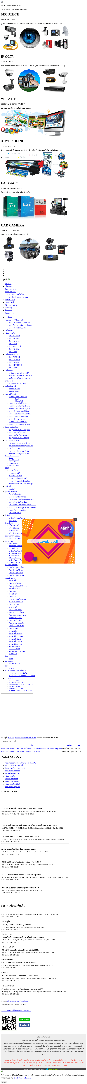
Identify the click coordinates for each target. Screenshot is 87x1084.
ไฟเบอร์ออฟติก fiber (12, 773)
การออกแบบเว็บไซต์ (16, 294)
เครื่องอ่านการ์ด (11, 386)
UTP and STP (14, 460)
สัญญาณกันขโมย (11, 427)
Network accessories (12, 456)
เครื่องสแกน (9, 370)
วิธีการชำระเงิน (11, 305)
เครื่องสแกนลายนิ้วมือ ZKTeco (20, 375)
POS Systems (13, 543)
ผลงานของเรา (10, 292)
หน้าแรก (8, 284)
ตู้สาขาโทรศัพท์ (11, 491)
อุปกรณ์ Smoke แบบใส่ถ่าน (19, 411)
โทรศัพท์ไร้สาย (15, 513)
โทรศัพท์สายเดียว (15, 494)
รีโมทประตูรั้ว (14, 525)
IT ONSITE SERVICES (17, 688)
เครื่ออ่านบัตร (14, 391)
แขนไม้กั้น (13, 581)
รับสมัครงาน (9, 313)
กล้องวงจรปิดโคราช (12, 771)
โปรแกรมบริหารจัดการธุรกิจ (15, 768)
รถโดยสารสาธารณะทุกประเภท (21, 446)
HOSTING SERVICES (17, 682)
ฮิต (79, 745)
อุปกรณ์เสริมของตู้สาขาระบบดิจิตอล (22, 507)
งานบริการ (9, 678)
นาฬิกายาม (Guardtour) (17, 383)
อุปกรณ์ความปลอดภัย (17, 538)
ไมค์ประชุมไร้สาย (16, 573)
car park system (14, 646)
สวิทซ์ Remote (14, 528)
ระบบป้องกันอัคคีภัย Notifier (19, 406)
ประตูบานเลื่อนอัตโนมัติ (18, 478)
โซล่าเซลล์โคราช (11, 779)
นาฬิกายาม (9, 381)
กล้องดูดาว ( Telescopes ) (14, 320)
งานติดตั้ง (8, 317)
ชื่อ (31, 745)
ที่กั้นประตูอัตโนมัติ (16, 602)
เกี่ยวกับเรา (9, 286)
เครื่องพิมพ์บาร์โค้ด (16, 560)
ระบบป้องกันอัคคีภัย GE (18, 422)
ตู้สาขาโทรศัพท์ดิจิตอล (17, 497)
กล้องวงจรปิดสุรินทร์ (12, 787)
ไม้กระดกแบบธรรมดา (17, 615)
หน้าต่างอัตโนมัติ (15, 476)
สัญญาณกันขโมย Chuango (19, 438)
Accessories (13, 668)
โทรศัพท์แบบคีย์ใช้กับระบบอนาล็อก (22, 505)
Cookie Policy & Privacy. (22, 1078)
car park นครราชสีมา (17, 651)
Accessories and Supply (17, 562)
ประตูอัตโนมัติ (14, 473)
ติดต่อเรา (8, 310)
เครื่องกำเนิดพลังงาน (17, 518)
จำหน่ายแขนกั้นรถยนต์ (17, 599)
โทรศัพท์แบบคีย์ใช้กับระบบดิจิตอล (21, 499)
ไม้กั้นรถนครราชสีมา (17, 623)
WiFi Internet (13, 463)
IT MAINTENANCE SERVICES (21, 684)
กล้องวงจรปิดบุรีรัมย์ (12, 784)
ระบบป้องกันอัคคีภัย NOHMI (19, 424)
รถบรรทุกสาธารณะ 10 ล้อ (19, 451)
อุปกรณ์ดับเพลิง (11, 394)
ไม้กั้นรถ (12, 596)
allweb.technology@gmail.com (17, 1001)
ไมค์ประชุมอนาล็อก (16, 567)
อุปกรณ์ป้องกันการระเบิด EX (20, 414)
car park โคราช (14, 649)
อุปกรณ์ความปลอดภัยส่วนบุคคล (17, 536)
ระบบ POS (9, 541)
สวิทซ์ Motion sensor (16, 533)
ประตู (7, 468)
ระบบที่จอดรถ (10, 578)
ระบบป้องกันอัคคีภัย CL (18, 403)
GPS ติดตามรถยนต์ (12, 440)
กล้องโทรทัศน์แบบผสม (17, 328)
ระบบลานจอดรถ (15, 618)
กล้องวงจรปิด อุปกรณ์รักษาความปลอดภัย (20, 763)
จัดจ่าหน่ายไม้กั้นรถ (16, 612)
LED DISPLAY (14, 663)
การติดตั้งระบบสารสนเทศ (18, 297)
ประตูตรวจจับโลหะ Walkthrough (21, 484)
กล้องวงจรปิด (10, 333)
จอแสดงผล (9, 661)
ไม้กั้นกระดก (14, 604)
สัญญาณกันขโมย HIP (17, 432)
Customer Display (15, 553)
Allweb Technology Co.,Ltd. (56, 1069)
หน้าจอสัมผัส (14, 556)
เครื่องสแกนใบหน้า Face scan (19, 378)
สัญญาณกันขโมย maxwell (19, 435)
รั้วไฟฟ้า (8, 515)
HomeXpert (9, 523)
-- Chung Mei (18, 401)
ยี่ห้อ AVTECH (14, 336)
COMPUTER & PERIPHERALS (20, 690)
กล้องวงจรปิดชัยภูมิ (12, 781)
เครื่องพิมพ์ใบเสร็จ (16, 551)
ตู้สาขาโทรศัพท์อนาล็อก (18, 502)
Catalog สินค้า (10, 302)
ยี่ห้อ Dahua (13, 352)
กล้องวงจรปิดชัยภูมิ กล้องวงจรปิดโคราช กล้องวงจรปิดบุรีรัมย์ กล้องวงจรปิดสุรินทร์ (31, 748)
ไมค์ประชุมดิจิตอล (16, 570)
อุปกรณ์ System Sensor (17, 419)
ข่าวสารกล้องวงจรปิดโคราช (15, 670)
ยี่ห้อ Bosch (13, 344)
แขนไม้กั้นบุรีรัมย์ (15, 642)
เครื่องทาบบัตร (14, 389)
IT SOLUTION (14, 686)
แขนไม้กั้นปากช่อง (16, 636)
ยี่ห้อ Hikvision (14, 349)
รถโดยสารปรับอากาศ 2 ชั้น (19, 443)
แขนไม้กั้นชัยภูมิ (15, 639)
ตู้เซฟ (7, 656)
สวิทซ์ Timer (13, 531)
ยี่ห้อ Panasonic (14, 338)
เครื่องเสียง (9, 330)
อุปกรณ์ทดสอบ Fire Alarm (18, 416)
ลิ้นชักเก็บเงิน (14, 548)
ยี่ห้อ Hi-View (14, 341)
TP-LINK (12, 461)
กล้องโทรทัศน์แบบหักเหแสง (19, 322)
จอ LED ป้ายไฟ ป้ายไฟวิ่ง (14, 765)
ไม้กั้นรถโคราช (15, 583)
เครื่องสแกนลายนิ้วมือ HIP (19, 373)
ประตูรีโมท (13, 470)
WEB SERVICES (15, 681)
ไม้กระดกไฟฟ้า (15, 620)
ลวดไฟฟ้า (13, 521)
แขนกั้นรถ (13, 594)
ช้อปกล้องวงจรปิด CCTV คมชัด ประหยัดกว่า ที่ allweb (20, 751)
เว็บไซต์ (8, 486)
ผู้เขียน (69, 745)
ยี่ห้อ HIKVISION (15, 365)
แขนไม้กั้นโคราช (15, 634)
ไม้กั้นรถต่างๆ (14, 628)
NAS (11, 458)
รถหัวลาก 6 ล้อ (14, 448)
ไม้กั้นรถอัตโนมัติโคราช (18, 586)
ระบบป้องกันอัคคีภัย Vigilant (19, 408)
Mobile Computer (15, 558)
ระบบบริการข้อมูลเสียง (17, 510)
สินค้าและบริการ (11, 289)
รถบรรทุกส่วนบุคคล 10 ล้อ (19, 454)
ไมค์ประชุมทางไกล (16, 575)
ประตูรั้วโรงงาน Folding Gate (19, 481)
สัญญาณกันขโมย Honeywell (19, 430)
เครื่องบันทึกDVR (11, 354)
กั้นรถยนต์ (13, 607)
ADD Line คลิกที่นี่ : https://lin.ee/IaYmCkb (16, 1011)
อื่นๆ (6, 666)
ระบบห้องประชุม (11, 565)
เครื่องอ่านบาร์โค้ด (16, 546)
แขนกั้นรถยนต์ (14, 588)
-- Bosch (16, 399)
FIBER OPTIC (14, 465)
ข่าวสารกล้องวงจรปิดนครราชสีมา (22, 676)
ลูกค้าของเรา (10, 300)
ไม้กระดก (12, 591)
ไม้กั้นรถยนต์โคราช (16, 626)
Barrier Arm (13, 654)
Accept (4, 1082)
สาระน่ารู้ (8, 308)
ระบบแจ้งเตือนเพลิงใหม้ (18, 397)
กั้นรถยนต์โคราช (15, 610)
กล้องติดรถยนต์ (15, 346)
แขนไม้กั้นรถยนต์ (15, 644)
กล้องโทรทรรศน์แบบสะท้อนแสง (21, 325)
